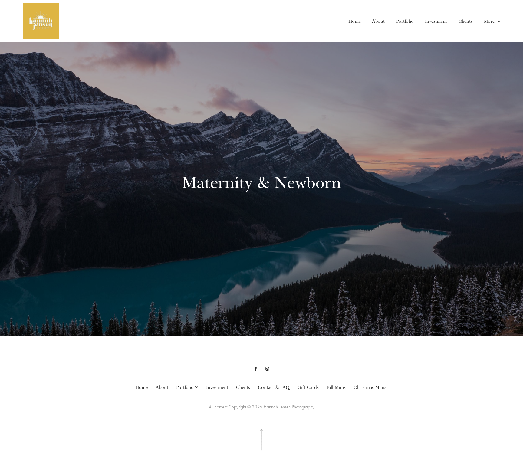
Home (354, 21)
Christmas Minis (370, 387)
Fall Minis (336, 387)
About (378, 21)
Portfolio (405, 21)
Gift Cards (308, 387)
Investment (436, 21)
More (490, 21)
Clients (465, 21)
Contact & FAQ (274, 387)
